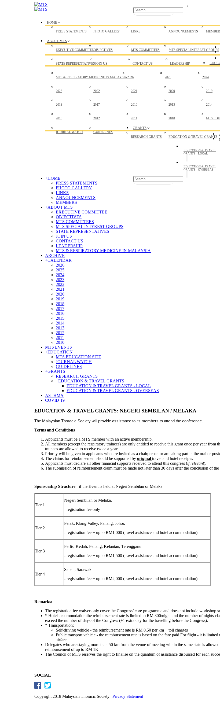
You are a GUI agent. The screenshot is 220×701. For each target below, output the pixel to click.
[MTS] (40, 4)
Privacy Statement (127, 696)
